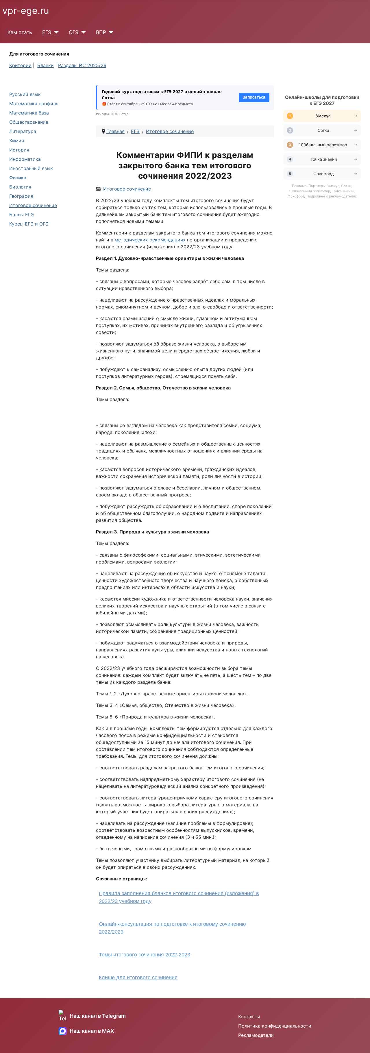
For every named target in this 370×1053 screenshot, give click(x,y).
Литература (22, 131)
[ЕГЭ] (55, 32)
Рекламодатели (256, 1035)
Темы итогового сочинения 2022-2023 (144, 955)
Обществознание (28, 122)
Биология (20, 187)
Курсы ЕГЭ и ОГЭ (29, 224)
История (19, 150)
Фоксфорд (323, 173)
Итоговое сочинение (33, 205)
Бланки (45, 65)
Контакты (249, 1016)
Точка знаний (323, 159)
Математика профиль (33, 103)
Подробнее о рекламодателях (331, 196)
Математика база (29, 113)
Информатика (25, 159)
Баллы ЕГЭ (21, 214)
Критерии (20, 65)
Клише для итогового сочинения (138, 977)
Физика (17, 177)
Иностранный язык (31, 168)
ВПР (101, 32)
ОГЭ (74, 32)
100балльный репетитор (323, 144)
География (21, 196)
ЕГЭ (46, 32)
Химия (16, 140)
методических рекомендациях (151, 240)
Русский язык (25, 94)
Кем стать (20, 32)
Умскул (323, 115)
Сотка (323, 130)
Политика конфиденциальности (274, 1026)
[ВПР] (109, 32)
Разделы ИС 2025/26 (82, 65)
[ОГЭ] (82, 32)
